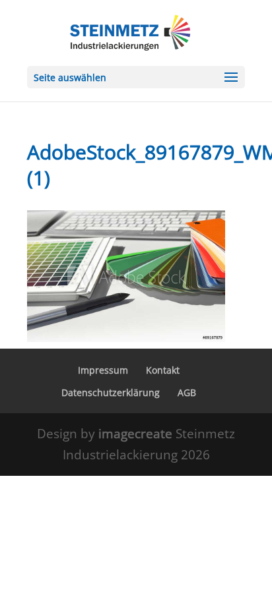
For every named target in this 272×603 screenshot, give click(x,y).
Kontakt (163, 370)
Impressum (103, 370)
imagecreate (137, 433)
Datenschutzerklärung (110, 392)
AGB (187, 392)
